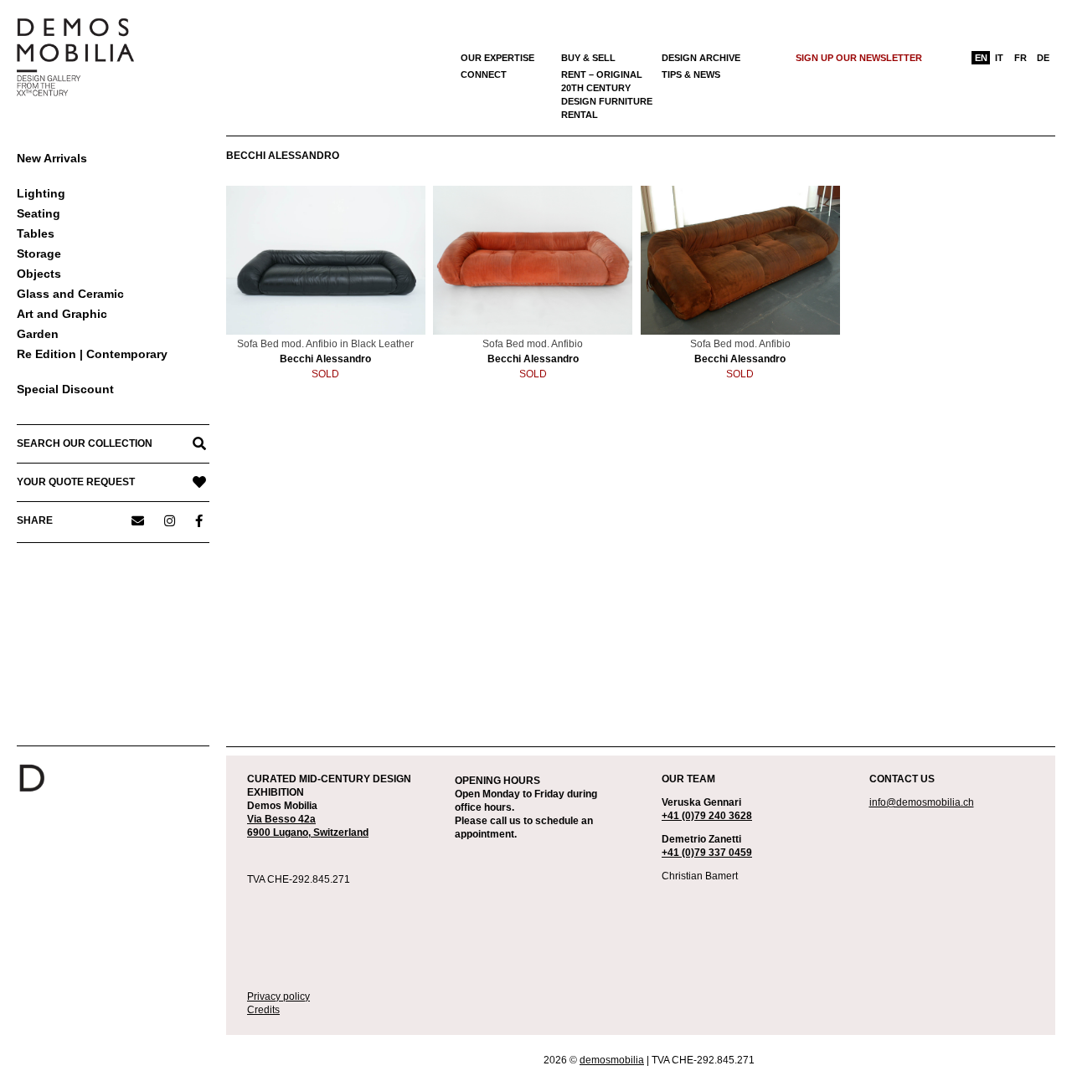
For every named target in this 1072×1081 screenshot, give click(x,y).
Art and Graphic (62, 313)
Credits (263, 1010)
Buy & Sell (588, 58)
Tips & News (691, 74)
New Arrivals (52, 158)
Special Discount (65, 389)
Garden (38, 334)
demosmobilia (612, 1060)
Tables (35, 233)
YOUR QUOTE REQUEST (76, 482)
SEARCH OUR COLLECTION (84, 443)
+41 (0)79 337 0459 (707, 852)
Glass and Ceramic (70, 293)
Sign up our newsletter (859, 58)
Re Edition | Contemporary (92, 354)
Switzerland (340, 832)
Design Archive (701, 58)
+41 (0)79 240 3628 (707, 816)
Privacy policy (278, 996)
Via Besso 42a (281, 819)
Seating (38, 213)
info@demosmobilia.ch (921, 802)
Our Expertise (497, 58)
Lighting (41, 193)
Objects (39, 273)
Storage (39, 253)
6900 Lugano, (280, 832)
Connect (484, 74)
